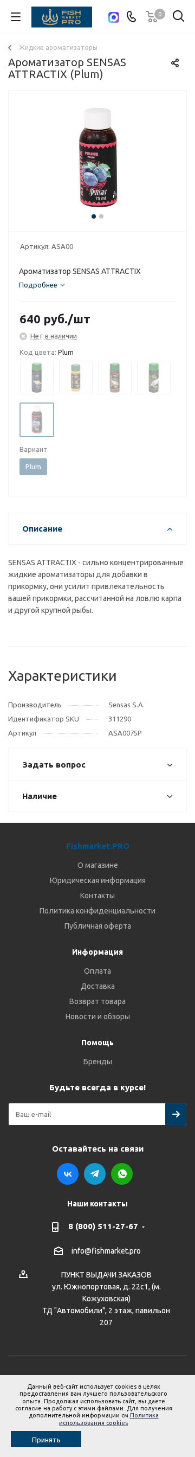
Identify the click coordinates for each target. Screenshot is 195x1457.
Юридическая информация (98, 880)
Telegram (95, 1174)
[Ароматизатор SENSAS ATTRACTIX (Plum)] (97, 158)
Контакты (97, 895)
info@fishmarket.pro (106, 1251)
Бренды (97, 1061)
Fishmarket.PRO (97, 846)
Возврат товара (97, 1001)
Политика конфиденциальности (97, 910)
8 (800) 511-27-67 (103, 1226)
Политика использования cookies (109, 1419)
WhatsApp (122, 1174)
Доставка (98, 986)
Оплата (97, 971)
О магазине (97, 865)
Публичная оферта (97, 926)
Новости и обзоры (98, 1016)
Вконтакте (68, 1174)
